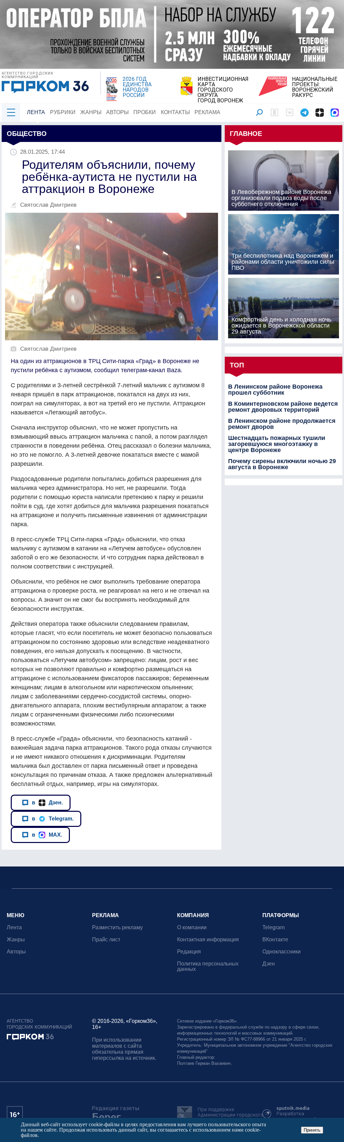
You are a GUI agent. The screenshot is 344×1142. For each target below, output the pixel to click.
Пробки (144, 112)
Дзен (268, 963)
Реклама (207, 112)
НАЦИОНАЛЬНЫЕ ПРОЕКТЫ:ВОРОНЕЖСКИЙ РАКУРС (314, 87)
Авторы (117, 112)
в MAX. (47, 835)
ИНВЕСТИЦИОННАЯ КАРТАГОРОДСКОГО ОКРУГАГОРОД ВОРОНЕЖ (223, 90)
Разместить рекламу (117, 927)
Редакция (189, 951)
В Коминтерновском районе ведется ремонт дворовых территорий (283, 407)
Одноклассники (281, 951)
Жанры (90, 112)
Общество (27, 133)
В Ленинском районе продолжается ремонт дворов (282, 424)
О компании (192, 927)
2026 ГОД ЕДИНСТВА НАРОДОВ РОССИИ (137, 87)
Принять (312, 1130)
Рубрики (63, 112)
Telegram (273, 927)
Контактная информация (208, 939)
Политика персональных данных (208, 966)
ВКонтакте (275, 939)
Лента (36, 112)
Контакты (175, 112)
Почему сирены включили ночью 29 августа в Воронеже (282, 464)
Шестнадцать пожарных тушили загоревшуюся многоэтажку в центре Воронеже (276, 444)
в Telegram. (53, 818)
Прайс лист (106, 939)
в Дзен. (47, 802)
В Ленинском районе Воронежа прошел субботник (275, 390)
